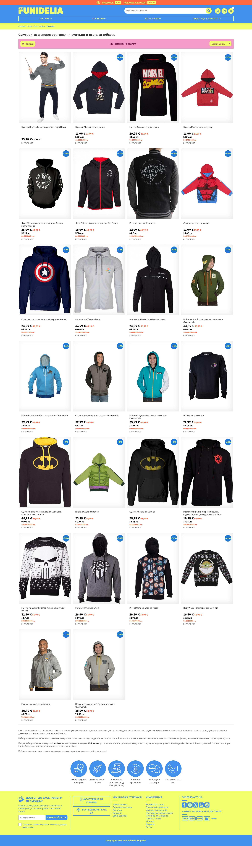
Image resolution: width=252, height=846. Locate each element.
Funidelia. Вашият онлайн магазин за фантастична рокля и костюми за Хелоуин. (40, 10)
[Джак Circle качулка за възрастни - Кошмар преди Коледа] (45, 183)
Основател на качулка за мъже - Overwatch (96, 415)
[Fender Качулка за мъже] (99, 568)
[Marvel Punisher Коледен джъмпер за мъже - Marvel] (45, 568)
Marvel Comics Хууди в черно (144, 127)
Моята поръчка (120, 804)
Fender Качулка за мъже (87, 608)
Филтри (29, 44)
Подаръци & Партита (205, 19)
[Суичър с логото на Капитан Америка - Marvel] (45, 280)
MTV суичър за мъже (193, 415)
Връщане (117, 813)
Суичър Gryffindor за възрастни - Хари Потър (43, 127)
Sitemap (150, 821)
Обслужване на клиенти (93, 801)
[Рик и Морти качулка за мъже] (153, 568)
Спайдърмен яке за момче (196, 223)
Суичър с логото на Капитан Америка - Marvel (44, 319)
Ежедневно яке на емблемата (36, 704)
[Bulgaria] (184, 805)
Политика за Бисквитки (157, 815)
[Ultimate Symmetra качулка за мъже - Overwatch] (153, 376)
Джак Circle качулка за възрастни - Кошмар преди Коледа (42, 224)
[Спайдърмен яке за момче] (207, 183)
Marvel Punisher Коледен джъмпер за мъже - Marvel (43, 609)
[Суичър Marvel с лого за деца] (207, 87)
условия (63, 824)
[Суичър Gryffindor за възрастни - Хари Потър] (45, 87)
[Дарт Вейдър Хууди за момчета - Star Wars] (99, 183)
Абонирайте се (56, 817)
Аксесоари (152, 19)
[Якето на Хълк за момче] (99, 472)
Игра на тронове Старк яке (142, 223)
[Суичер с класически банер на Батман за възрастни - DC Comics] (45, 472)
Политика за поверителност (159, 813)
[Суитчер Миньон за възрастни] (99, 87)
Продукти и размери (122, 807)
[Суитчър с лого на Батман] (153, 472)
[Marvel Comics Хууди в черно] (153, 87)
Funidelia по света (155, 804)
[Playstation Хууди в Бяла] (99, 280)
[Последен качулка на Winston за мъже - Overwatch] (99, 664)
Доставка (117, 810)
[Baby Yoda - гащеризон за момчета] (207, 568)
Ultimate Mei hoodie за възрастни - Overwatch (44, 415)
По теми (44, 19)
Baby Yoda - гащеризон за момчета (200, 608)
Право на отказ (153, 818)
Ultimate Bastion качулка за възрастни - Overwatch (203, 320)
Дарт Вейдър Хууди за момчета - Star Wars (96, 223)
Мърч (30, 26)
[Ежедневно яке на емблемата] (45, 664)
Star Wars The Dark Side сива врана (147, 319)
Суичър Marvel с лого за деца (197, 127)
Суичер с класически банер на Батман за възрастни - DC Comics (41, 513)
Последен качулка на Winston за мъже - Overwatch (95, 705)
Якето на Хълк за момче (87, 511)
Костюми (98, 19)
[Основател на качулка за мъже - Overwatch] (99, 376)
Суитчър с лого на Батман (142, 511)
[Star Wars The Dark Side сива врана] (153, 280)
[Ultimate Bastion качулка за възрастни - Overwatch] (207, 280)
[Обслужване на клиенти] (224, 11)
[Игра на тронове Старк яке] (153, 183)
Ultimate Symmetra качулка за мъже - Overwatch (148, 417)
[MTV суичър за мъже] (207, 376)
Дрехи (42, 26)
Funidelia (22, 26)
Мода (36, 26)
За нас (149, 827)
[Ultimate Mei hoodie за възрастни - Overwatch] (45, 376)
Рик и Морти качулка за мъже (143, 608)
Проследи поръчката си (93, 811)
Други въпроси (120, 815)
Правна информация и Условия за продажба (157, 808)
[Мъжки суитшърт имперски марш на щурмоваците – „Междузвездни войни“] (207, 472)
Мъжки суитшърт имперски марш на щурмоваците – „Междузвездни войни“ (202, 513)
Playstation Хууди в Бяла (87, 319)
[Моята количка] (231, 11)
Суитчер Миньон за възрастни (90, 127)
